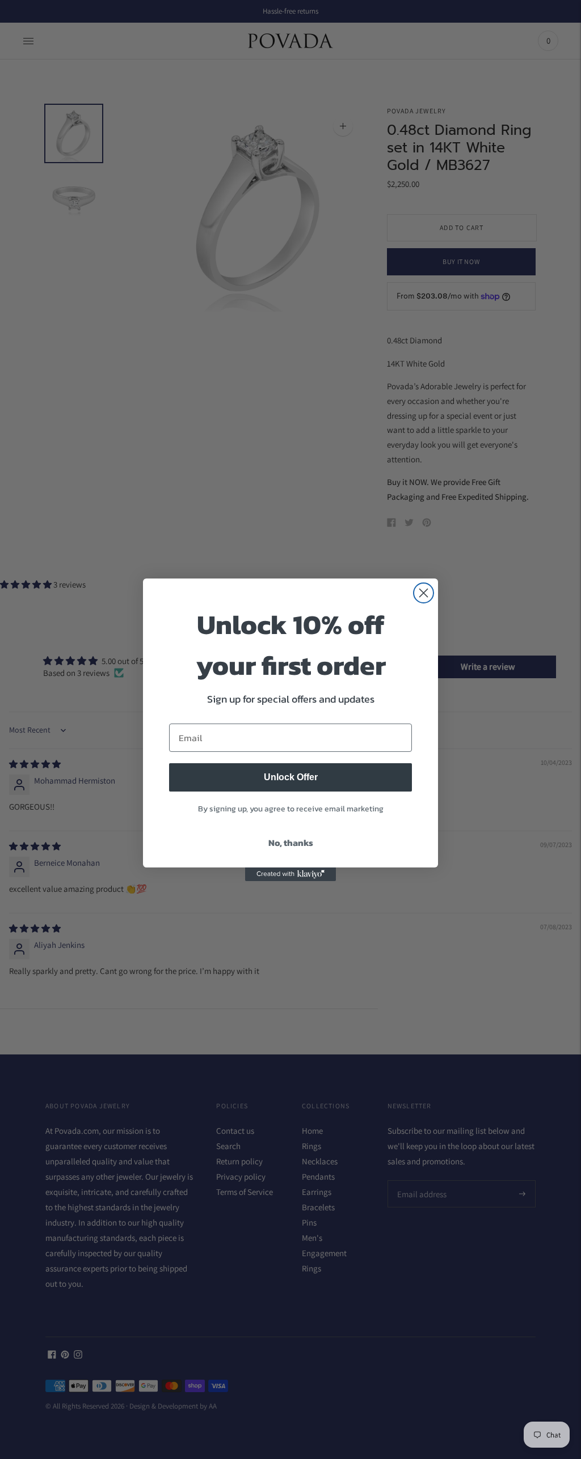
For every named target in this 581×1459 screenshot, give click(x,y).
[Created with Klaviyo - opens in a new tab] (290, 874)
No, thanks (290, 842)
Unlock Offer (291, 777)
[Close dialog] (423, 593)
